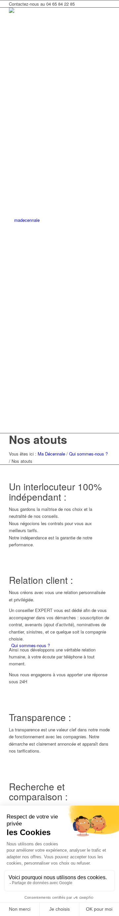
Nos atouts (38, 439)
